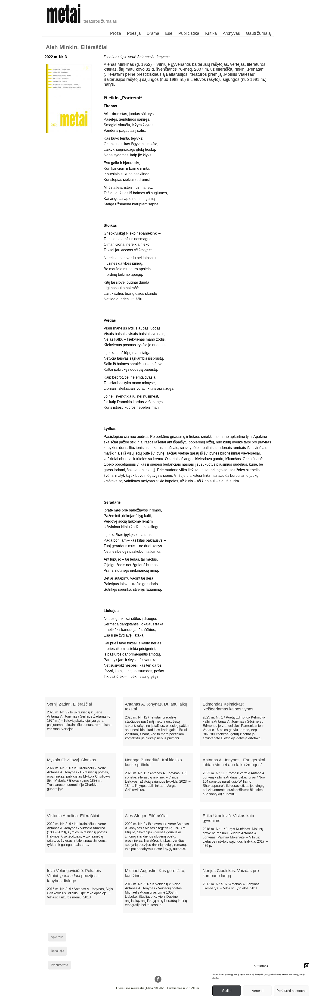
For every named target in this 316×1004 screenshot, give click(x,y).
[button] (306, 965)
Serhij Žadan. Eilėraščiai (69, 704)
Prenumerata (59, 965)
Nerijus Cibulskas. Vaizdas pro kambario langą (231, 873)
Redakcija (57, 951)
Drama (153, 33)
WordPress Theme (161, 1000)
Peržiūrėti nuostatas (291, 991)
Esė (168, 33)
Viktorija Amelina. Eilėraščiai (73, 815)
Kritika (211, 33)
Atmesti (257, 991)
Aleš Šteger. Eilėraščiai (146, 815)
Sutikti (226, 991)
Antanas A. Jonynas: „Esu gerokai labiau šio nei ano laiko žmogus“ (234, 762)
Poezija (134, 33)
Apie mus (57, 937)
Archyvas (231, 33)
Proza (115, 33)
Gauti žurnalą (258, 33)
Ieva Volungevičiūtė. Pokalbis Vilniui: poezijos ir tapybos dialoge (74, 875)
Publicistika (188, 33)
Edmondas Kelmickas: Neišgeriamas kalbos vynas (228, 707)
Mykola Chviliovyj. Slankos (71, 760)
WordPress (140, 1000)
